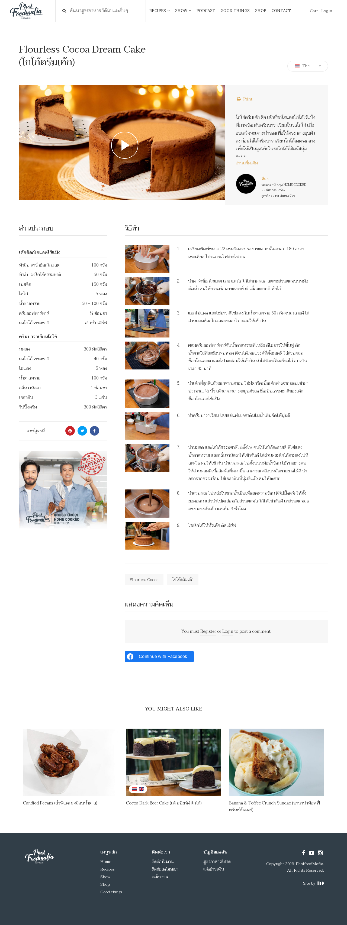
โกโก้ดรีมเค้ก (183, 579)
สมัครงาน (160, 876)
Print (247, 99)
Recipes (107, 869)
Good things (111, 891)
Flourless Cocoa (144, 579)
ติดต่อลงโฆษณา (165, 869)
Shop (105, 884)
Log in (326, 10)
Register (208, 631)
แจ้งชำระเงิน (213, 869)
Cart (314, 10)
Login (227, 631)
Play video (122, 142)
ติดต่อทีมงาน (163, 861)
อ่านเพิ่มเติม (247, 163)
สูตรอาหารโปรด (217, 861)
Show (105, 876)
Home (105, 861)
